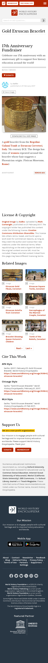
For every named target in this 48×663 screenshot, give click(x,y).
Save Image (8, 92)
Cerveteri (37, 145)
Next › (19, 348)
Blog (7, 560)
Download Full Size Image (24, 136)
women (15, 153)
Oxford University (35, 467)
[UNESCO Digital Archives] (24, 627)
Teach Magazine (28, 481)
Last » (29, 348)
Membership (12, 3)
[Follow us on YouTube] (36, 577)
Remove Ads (40, 173)
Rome (5, 164)
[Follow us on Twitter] (16, 577)
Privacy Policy (36, 560)
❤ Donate (9, 75)
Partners (24, 562)
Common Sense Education (15, 473)
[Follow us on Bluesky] (21, 577)
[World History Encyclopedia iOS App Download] (15, 544)
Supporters (36, 562)
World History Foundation (16, 584)
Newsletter (28, 557)
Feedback (40, 557)
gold (6, 142)
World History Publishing (17, 589)
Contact (16, 557)
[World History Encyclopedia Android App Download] (33, 544)
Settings (24, 565)
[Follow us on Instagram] (31, 577)
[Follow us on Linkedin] (26, 577)
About (6, 557)
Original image (9, 221)
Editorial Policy (20, 560)
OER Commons (27, 478)
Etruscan (26, 145)
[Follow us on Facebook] (11, 577)
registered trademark (23, 608)
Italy (4, 149)
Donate (8, 450)
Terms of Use (10, 562)
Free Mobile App (26, 3)
